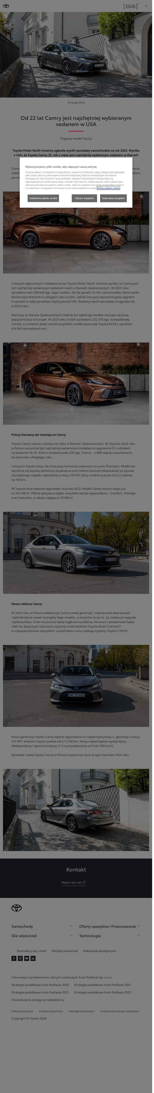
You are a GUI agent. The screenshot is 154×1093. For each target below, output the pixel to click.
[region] (76, 182)
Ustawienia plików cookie (43, 198)
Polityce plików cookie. (108, 187)
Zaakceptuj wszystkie (113, 198)
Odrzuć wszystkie (84, 198)
